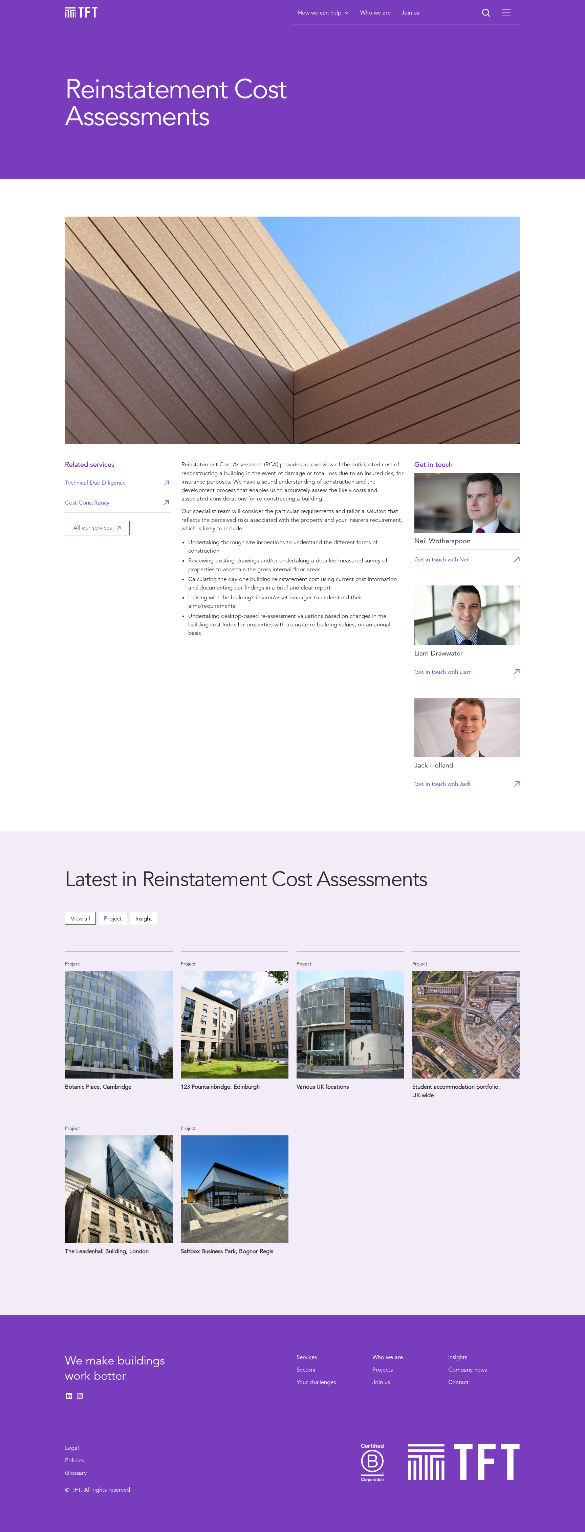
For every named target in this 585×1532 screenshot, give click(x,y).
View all (80, 918)
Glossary (76, 1473)
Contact (458, 1382)
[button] (323, 12)
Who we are (387, 1357)
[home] (81, 12)
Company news (467, 1369)
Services (307, 1357)
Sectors (306, 1369)
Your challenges (316, 1382)
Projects (382, 1369)
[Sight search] (486, 13)
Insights (457, 1357)
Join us (381, 1382)
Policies (74, 1460)
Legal (72, 1447)
